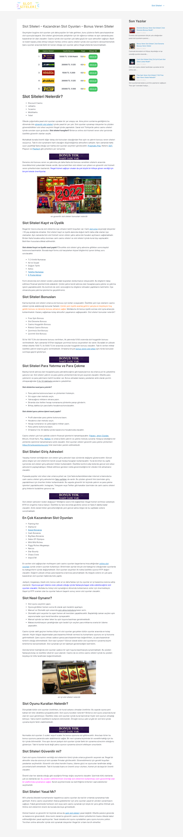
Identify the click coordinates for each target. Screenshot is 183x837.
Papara (92, 436)
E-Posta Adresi (34, 275)
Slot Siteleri (157, 5)
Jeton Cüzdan (102, 436)
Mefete (47, 439)
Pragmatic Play (94, 146)
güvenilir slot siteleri (44, 124)
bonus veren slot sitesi (86, 349)
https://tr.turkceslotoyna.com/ (35, 445)
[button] (163, 6)
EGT (110, 146)
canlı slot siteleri (72, 813)
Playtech (36, 149)
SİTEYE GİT (93, 56)
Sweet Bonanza (35, 530)
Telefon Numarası (36, 272)
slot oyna (93, 229)
